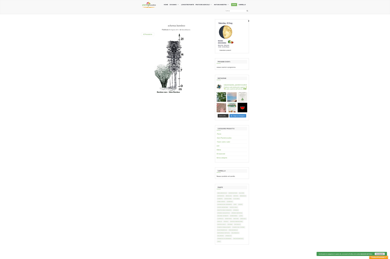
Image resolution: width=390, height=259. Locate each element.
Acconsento (379, 254)
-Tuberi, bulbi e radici (223, 142)
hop (235, 204)
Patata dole (221, 224)
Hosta (240, 204)
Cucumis (236, 198)
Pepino (230, 224)
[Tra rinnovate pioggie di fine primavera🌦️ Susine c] (221, 97)
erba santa (221, 201)
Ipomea (235, 210)
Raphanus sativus (223, 233)
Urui (218, 241)
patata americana (236, 221)
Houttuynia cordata (224, 210)
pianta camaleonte (224, 227)
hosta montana (222, 207)
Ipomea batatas (237, 213)
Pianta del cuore (238, 227)
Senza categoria (222, 158)
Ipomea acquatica (223, 213)
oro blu (243, 218)
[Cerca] (247, 10)
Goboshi (230, 201)
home (166, 4)
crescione (228, 198)
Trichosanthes (238, 238)
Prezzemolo (233, 230)
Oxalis (219, 221)
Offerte (219, 150)
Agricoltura (233, 193)
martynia (228, 218)
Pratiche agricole (203, 4)
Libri (218, 146)
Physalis (237, 224)
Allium (241, 193)
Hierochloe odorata (224, 204)
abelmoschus (222, 193)
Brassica (243, 196)
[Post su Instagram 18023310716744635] (242, 107)
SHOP (234, 4)
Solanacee (235, 233)
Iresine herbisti (222, 215)
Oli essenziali (221, 154)
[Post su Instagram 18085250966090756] (242, 97)
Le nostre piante (187, 4)
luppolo (220, 218)
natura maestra (220, 4)
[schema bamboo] (169, 63)
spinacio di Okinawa (224, 238)
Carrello (242, 4)
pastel (226, 221)
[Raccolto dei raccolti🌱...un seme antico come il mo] (221, 107)
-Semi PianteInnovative (224, 138)
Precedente (148, 34)
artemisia (220, 196)
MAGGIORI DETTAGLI (366, 254)
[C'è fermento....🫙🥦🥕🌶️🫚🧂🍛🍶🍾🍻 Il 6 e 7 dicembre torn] (232, 107)
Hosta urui (233, 207)
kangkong (233, 215)
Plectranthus (222, 230)
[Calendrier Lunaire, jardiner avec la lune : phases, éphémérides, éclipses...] (225, 36)
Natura (236, 218)
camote (220, 198)
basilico (229, 196)
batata (236, 196)
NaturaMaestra (186, 30)
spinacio (228, 235)
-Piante (219, 134)
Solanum (220, 235)
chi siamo (173, 4)
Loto (240, 215)
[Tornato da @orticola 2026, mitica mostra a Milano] (232, 97)
